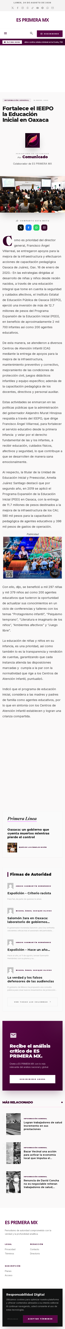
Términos (9, 1253)
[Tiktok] (32, 8)
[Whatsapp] (47, 8)
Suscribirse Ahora (33, 1079)
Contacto (34, 1249)
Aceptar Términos (40, 1319)
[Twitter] (12, 8)
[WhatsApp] (36, 228)
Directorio (35, 1253)
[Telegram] (42, 8)
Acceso (8, 1275)
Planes (8, 1271)
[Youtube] (37, 8)
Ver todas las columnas (32, 1002)
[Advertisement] (32, 69)
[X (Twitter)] (21, 228)
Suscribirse (50, 33)
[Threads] (27, 8)
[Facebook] (17, 8)
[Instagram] (22, 8)
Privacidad (12, 1319)
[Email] (52, 8)
